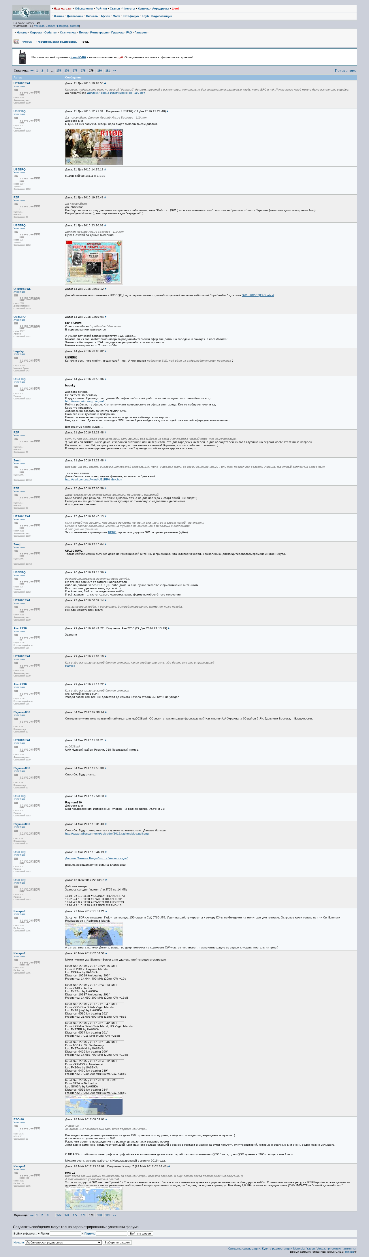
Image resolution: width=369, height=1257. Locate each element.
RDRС (112, 532)
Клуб (145, 16)
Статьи (115, 8)
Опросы (36, 32)
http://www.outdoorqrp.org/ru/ (84, 401)
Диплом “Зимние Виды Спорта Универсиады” (96, 858)
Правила (117, 32)
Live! (175, 8)
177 (75, 70)
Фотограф (62, 26)
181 (108, 70)
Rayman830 (22, 712)
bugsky (19, 351)
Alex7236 (20, 628)
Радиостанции (161, 16)
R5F (16, 197)
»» (114, 70)
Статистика (68, 32)
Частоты (129, 8)
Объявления (84, 8)
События (50, 32)
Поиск (83, 32)
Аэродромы (160, 8)
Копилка (144, 8)
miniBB (349, 1251)
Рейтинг (101, 8)
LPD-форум (131, 16)
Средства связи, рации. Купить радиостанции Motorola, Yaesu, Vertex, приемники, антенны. (292, 1248)
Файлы (59, 16)
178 (83, 70)
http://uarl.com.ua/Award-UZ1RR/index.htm (93, 479)
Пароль (89, 1233)
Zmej (17, 460)
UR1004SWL (22, 83)
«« (32, 70)
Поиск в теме (345, 71)
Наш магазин (63, 8)
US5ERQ (20, 111)
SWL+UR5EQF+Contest (258, 295)
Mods (116, 16)
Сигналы (92, 16)
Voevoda (39, 26)
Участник (19, 86)
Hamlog (70, 665)
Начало (22, 32)
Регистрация (99, 32)
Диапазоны (75, 16)
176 (67, 70)
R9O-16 (19, 1119)
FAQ (129, 32)
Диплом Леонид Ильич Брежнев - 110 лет (116, 92)
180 (99, 70)
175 (59, 70)
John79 (50, 26)
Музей (105, 16)
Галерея (141, 32)
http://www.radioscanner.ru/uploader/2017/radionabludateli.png (107, 833)
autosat (74, 26)
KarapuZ (19, 911)
